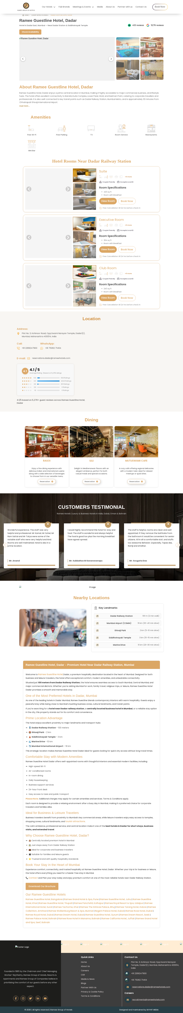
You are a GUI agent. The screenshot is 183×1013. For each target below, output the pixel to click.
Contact (33, 877)
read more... (24, 106)
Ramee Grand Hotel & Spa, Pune (81, 899)
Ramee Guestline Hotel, (50, 674)
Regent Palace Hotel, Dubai (109, 910)
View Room (108, 201)
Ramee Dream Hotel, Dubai (69, 914)
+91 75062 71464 (53, 348)
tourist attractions (75, 821)
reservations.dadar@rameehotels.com (51, 358)
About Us (110, 6)
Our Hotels (47, 6)
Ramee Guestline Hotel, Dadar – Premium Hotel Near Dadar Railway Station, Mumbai (80, 664)
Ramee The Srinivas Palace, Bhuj (97, 907)
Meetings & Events (82, 6)
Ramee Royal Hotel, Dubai (39, 914)
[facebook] (16, 998)
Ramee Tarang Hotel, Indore (131, 907)
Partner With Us (88, 987)
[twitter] (30, 998)
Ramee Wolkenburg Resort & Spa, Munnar (71, 910)
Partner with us (125, 6)
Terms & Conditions (90, 996)
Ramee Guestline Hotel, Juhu (115, 899)
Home (84, 962)
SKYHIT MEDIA (152, 1009)
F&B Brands (64, 6)
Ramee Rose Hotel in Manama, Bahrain (79, 918)
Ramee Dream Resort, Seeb (135, 914)
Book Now (160, 6)
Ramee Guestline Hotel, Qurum (102, 914)
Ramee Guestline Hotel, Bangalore (44, 899)
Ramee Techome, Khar (66, 907)
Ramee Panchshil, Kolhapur (89, 903)
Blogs (83, 983)
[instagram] (23, 998)
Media (100, 6)
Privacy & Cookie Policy (92, 991)
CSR (83, 974)
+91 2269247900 (29, 348)
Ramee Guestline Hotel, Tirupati (56, 903)
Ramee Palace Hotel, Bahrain (41, 918)
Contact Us (141, 6)
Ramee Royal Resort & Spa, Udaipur (124, 903)
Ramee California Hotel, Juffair (118, 918)
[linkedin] (38, 998)
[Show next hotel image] (111, 58)
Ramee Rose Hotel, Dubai (139, 910)
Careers (85, 970)
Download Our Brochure (42, 886)
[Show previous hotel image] (23, 58)
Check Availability (30, 32)
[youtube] (45, 998)
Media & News (87, 979)
